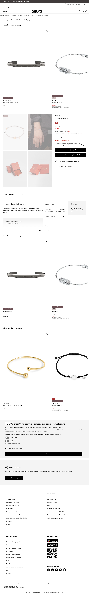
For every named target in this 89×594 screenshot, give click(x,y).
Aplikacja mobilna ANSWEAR (55, 512)
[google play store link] (52, 540)
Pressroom (9, 521)
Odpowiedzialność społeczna (14, 515)
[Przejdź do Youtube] (56, 569)
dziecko (5, 11)
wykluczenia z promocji (42, 431)
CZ (8, 587)
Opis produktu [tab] (10, 194)
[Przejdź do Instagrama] (52, 569)
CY (6, 587)
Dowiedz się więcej (14, 478)
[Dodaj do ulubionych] (47, 30)
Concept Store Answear (13, 554)
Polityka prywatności (9, 583)
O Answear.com (10, 499)
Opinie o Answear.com (12, 502)
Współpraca (9, 508)
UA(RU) (22, 587)
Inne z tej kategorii (71, 150)
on (8, 7)
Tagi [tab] (21, 194)
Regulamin (19, 583)
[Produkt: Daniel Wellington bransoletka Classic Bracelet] (26, 64)
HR (11, 587)
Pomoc (8, 570)
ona (4, 7)
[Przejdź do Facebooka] (48, 569)
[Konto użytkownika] (79, 11)
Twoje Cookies (36, 583)
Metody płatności (11, 545)
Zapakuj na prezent (11, 564)
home (5, 15)
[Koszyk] (86, 11)
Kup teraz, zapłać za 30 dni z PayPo (16, 567)
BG (5, 587)
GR (9, 587)
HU (12, 587)
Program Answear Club (53, 508)
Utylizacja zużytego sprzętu (55, 518)
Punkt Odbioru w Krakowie (13, 557)
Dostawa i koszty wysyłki (13, 542)
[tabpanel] (44, 215)
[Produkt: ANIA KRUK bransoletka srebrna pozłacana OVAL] (26, 367)
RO (16, 587)
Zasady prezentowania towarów (56, 515)
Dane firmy (27, 583)
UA (20, 587)
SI (17, 587)
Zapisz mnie (44, 454)
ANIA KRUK (58, 115)
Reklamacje (9, 551)
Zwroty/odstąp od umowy (13, 548)
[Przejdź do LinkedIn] (64, 570)
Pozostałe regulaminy (53, 502)
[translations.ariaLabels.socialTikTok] (60, 570)
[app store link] (52, 545)
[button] (15, 132)
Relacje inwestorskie (12, 512)
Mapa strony (46, 583)
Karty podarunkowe (12, 561)
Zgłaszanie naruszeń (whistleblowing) (16, 518)
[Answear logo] (37, 11)
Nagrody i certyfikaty (12, 505)
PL (14, 587)
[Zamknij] (84, 1)
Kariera (8, 524)
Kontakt (8, 573)
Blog (48, 505)
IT (13, 587)
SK (18, 587)
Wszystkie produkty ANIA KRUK (71, 155)
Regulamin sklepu (52, 499)
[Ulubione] (83, 11)
